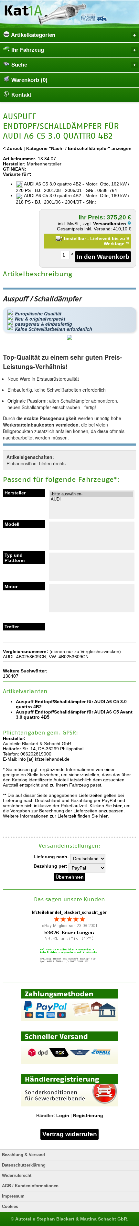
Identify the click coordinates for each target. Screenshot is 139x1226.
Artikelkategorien (32, 35)
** (127, 243)
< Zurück (12, 148)
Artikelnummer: (20, 158)
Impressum (13, 1196)
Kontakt (20, 95)
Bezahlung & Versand (23, 1155)
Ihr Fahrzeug (27, 50)
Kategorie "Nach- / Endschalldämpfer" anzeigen (79, 148)
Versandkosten (110, 223)
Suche (18, 65)
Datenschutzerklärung (24, 1165)
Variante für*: (17, 174)
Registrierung (88, 1115)
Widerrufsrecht (16, 1175)
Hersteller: (14, 163)
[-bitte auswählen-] (92, 494)
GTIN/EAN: (14, 169)
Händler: (45, 1115)
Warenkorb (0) (29, 80)
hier (117, 805)
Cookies (10, 1206)
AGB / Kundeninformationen (30, 1186)
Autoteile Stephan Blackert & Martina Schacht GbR (71, 1218)
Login (62, 1115)
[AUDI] (92, 499)
